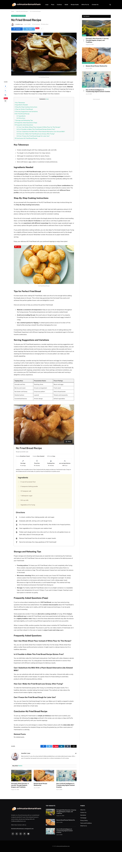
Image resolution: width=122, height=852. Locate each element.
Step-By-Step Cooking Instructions (26, 107)
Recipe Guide (75, 4)
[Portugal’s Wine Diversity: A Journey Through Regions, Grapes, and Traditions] (21, 775)
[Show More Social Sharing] (41, 29)
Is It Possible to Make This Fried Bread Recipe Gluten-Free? (36, 129)
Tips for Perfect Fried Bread (24, 109)
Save (38, 28)
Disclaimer (83, 815)
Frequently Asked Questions (24, 125)
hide (47, 99)
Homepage (83, 817)
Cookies (59, 4)
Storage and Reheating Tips (24, 120)
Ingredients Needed (21, 105)
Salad (66, 4)
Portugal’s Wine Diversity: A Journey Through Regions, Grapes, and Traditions (20, 785)
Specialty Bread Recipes (18, 15)
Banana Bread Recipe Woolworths (40, 784)
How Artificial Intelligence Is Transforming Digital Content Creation (65, 785)
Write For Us (85, 4)
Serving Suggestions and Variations (26, 111)
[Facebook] (5, 86)
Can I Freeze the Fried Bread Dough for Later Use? (33, 136)
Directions (21, 118)
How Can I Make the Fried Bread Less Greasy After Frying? (36, 134)
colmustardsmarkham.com (63, 846)
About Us (82, 809)
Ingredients (21, 116)
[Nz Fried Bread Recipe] (44, 54)
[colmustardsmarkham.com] (26, 4)
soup (46, 4)
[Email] (5, 100)
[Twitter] (5, 90)
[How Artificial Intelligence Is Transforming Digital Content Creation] (66, 775)
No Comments (36, 24)
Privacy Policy (84, 820)
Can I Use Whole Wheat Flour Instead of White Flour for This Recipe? (38, 127)
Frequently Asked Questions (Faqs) (26, 122)
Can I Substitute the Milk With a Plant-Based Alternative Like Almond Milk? (41, 131)
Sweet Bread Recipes (88, 62)
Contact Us (95, 4)
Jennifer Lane (19, 24)
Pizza (52, 4)
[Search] (110, 4)
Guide (84, 35)
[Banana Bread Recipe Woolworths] (44, 775)
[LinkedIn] (5, 94)
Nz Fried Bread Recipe (22, 114)
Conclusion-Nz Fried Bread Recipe (26, 138)
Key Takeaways (20, 102)
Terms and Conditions (86, 823)
